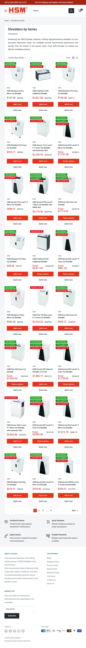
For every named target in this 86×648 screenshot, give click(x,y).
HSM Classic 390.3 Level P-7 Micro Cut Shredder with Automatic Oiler (16, 427)
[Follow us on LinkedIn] (23, 631)
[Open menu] (5, 11)
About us (50, 584)
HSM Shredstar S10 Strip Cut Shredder (16, 260)
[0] (79, 10)
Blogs (49, 558)
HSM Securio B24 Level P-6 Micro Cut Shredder (68, 146)
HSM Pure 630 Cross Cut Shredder (67, 203)
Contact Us (51, 580)
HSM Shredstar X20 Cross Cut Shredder (17, 146)
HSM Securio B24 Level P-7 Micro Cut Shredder (68, 426)
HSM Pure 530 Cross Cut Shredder (16, 370)
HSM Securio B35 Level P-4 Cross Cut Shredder (43, 426)
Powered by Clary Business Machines (17, 641)
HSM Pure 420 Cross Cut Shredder (67, 316)
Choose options (68, 161)
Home (6, 20)
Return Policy (52, 569)
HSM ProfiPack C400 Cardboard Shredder (40, 92)
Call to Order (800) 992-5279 (15, 2)
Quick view (17, 110)
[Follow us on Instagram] (14, 631)
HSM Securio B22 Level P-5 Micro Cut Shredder (43, 483)
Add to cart (17, 104)
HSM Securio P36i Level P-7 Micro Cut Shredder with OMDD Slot (42, 204)
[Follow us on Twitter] (10, 631)
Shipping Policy (53, 562)
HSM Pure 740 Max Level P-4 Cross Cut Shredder (42, 316)
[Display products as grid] (73, 58)
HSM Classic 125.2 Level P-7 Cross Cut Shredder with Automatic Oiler (42, 147)
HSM (8, 88)
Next (74, 510)
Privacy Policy (52, 565)
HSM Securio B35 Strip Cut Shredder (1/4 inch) (42, 370)
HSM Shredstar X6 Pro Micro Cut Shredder (15, 92)
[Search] (71, 10)
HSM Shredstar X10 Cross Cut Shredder (68, 92)
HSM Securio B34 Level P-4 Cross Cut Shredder (68, 370)
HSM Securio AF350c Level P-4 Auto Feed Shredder (68, 483)
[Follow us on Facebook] (6, 631)
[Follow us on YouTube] (18, 631)
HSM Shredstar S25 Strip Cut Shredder (16, 483)
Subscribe (12, 616)
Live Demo (51, 576)
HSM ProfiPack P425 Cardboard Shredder (40, 260)
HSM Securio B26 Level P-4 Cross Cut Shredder (68, 260)
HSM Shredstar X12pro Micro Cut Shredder (15, 316)
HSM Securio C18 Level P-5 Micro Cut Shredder (17, 203)
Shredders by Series (17, 20)
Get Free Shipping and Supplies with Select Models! (54, 2)
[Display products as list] (77, 58)
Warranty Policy (53, 573)
